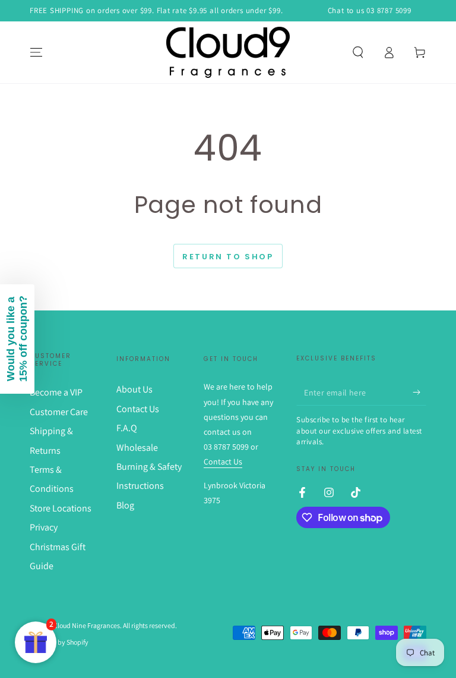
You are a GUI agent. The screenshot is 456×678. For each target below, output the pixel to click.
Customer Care (59, 412)
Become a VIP (56, 392)
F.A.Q (126, 428)
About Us (134, 389)
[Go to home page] (228, 52)
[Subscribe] (419, 392)
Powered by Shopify (59, 642)
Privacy (44, 527)
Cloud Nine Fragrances (86, 625)
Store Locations (60, 508)
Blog (125, 505)
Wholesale (137, 447)
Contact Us (137, 409)
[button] (358, 52)
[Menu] (36, 52)
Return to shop (227, 256)
